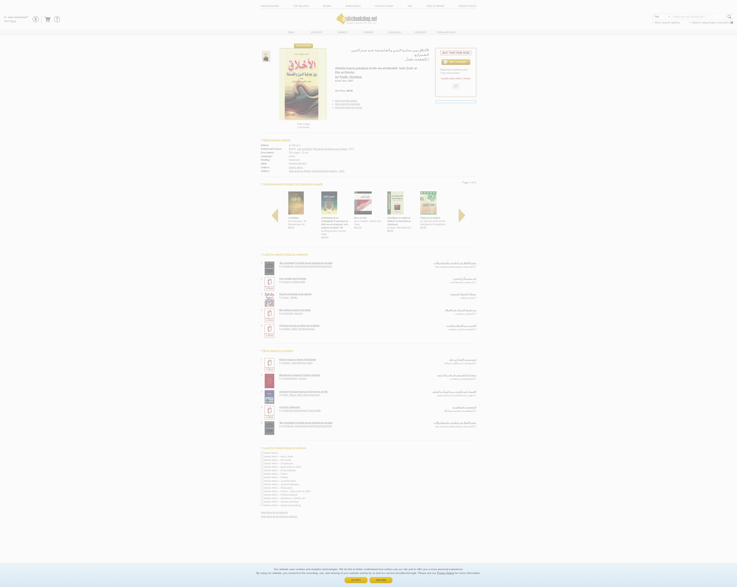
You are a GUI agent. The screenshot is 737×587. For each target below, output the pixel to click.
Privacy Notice (445, 573)
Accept (356, 580)
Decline (381, 580)
